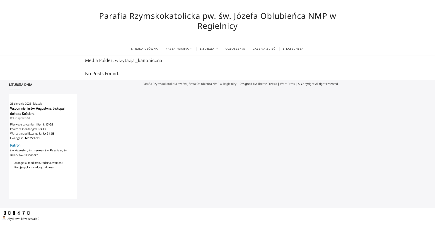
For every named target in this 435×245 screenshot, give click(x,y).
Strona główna (144, 49)
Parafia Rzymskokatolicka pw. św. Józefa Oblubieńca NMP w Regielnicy (217, 21)
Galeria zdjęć (264, 49)
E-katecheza (293, 49)
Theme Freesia (267, 84)
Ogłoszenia (235, 49)
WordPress (287, 84)
